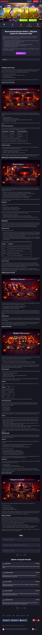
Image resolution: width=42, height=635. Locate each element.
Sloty (4, 615)
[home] (4, 1)
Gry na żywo (8, 615)
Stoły (14, 615)
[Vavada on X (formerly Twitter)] (36, 620)
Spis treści (23, 615)
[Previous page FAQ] (17, 555)
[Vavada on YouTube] (38, 620)
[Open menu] (41, 1)
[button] (40, 13)
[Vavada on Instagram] (34, 620)
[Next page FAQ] (24, 555)
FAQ (27, 615)
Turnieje (17, 615)
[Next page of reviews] (24, 608)
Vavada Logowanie (21, 53)
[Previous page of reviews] (17, 608)
